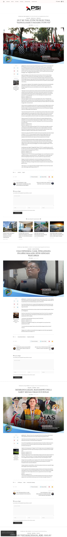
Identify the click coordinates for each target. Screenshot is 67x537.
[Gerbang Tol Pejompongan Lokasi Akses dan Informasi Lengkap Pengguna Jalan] (16, 82)
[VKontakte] (17, 74)
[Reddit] (14, 74)
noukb (31, 258)
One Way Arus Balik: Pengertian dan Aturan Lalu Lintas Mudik (40, 235)
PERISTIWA (39, 18)
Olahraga (20, 482)
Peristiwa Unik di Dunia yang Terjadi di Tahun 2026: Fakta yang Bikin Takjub (57, 235)
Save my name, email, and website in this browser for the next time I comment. (24, 210)
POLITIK (38, 533)
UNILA (38, 387)
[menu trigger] (4, 1)
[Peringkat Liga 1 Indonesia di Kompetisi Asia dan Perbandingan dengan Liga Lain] (16, 451)
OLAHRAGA (34, 387)
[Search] (63, 1)
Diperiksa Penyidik (31, 336)
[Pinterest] (14, 71)
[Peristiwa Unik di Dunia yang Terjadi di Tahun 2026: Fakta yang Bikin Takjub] (57, 226)
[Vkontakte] (58, 1)
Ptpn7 (24, 172)
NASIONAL (34, 533)
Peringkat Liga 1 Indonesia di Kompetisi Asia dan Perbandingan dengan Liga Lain (16, 457)
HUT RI (19, 172)
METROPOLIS (33, 18)
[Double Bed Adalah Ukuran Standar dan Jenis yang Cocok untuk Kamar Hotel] (26, 226)
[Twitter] (57, 1)
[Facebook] (56, 1)
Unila (24, 482)
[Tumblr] (17, 71)
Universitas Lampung (31, 482)
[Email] (52, 177)
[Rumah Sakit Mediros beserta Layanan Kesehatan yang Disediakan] (10, 226)
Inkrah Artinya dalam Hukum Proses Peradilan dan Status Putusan (16, 321)
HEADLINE (28, 18)
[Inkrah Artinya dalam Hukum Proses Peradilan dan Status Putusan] (16, 315)
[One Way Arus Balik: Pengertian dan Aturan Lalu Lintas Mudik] (41, 226)
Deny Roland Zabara (22, 336)
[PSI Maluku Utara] (33, 8)
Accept (13, 534)
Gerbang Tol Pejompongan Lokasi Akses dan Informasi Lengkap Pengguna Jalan (16, 88)
